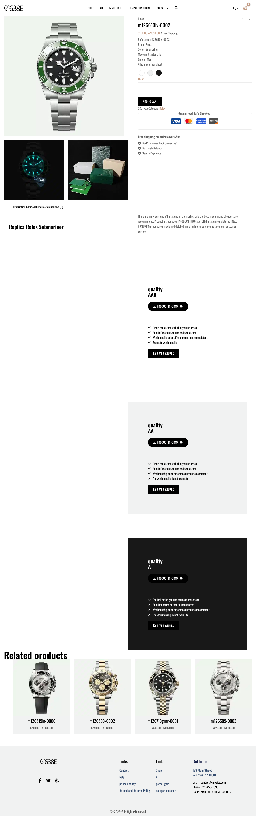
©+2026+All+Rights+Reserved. (128, 811)
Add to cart (150, 101)
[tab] (19, 206)
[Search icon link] (176, 8)
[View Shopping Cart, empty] (245, 8)
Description (19, 207)
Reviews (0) (56, 207)
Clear (141, 79)
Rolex (141, 18)
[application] (166, 8)
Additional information (38, 207)
